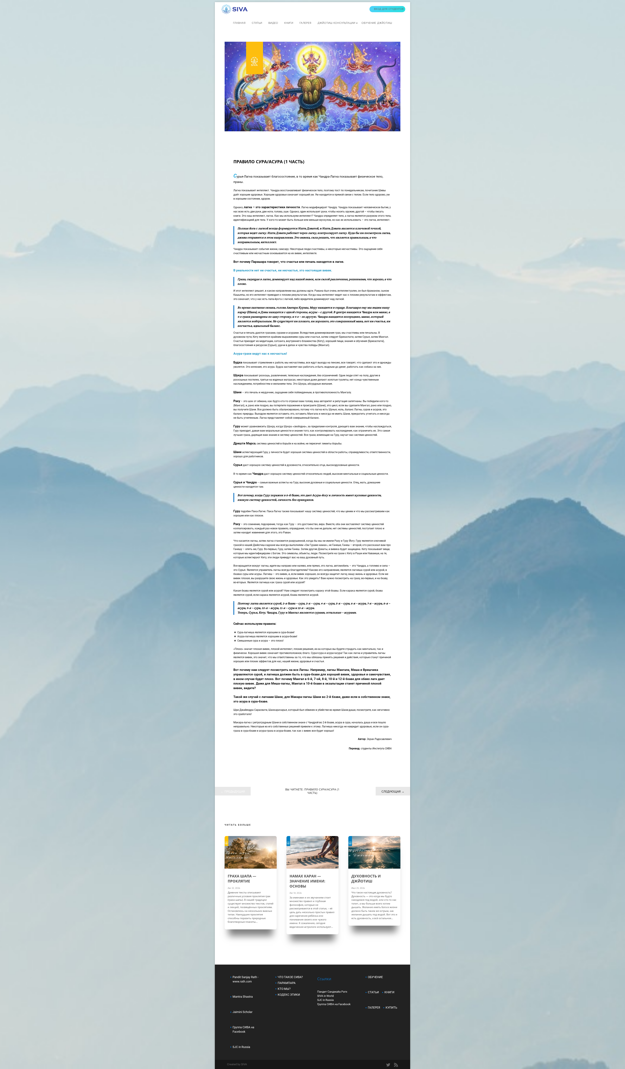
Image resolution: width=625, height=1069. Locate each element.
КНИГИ (288, 23)
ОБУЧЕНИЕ (375, 977)
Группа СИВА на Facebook (334, 1004)
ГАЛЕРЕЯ (374, 1007)
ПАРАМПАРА (287, 983)
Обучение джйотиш (376, 23)
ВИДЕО (273, 23)
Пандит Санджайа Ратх (332, 991)
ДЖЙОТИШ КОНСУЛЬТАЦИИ (336, 23)
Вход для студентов (389, 9)
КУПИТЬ (391, 1007)
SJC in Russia (325, 1000)
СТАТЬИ (257, 23)
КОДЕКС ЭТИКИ (289, 994)
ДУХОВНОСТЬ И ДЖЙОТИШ (366, 878)
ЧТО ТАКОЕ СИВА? (290, 977)
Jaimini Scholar (242, 1012)
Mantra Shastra (243, 996)
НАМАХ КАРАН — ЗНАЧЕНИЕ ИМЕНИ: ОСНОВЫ (307, 881)
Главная (239, 23)
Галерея (305, 23)
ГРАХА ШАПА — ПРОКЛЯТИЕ (242, 878)
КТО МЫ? (284, 988)
